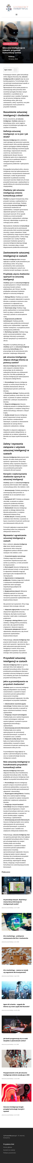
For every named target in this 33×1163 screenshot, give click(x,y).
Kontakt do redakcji (9, 1150)
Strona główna (7, 1147)
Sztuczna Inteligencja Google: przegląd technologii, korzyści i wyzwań (13, 1109)
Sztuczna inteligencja (10, 43)
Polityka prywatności (9, 1153)
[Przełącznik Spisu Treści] (14, 70)
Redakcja (11, 907)
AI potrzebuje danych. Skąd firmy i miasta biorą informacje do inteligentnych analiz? (15, 902)
